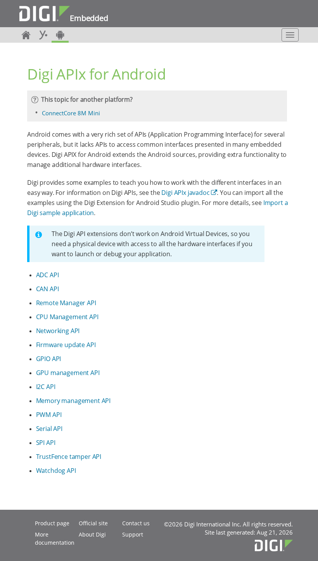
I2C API (45, 386)
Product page (52, 523)
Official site (93, 523)
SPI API (45, 442)
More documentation (54, 538)
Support (132, 534)
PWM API (49, 414)
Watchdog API (56, 470)
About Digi (92, 534)
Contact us (136, 523)
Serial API (49, 428)
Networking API (58, 331)
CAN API (47, 289)
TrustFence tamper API (69, 456)
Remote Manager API (66, 303)
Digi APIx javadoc (185, 192)
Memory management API (73, 400)
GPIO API (48, 358)
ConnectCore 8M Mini (71, 113)
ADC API (47, 275)
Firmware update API (66, 344)
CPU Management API (67, 317)
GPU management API (68, 372)
